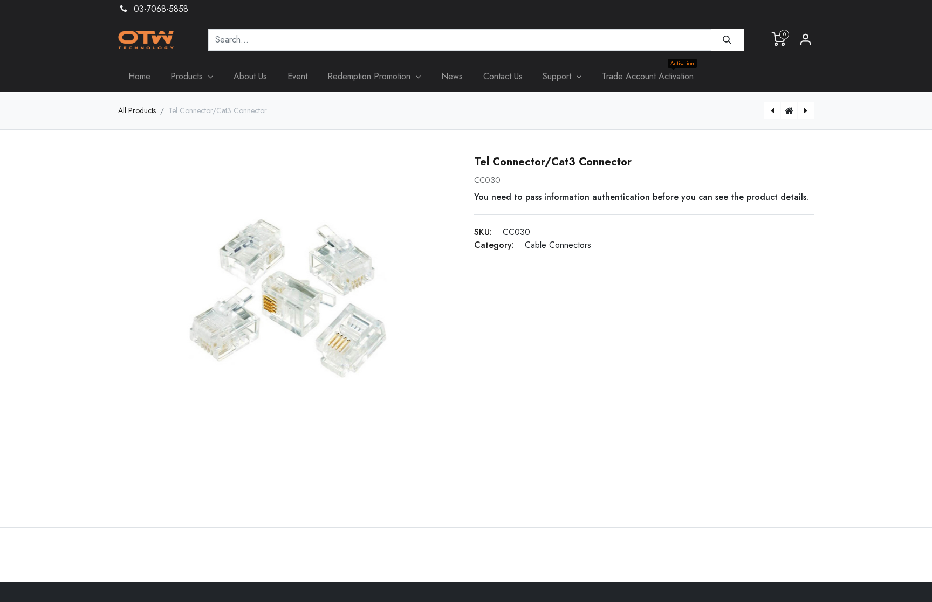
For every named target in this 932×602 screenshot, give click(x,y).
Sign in (806, 40)
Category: (494, 245)
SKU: (483, 232)
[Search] (727, 40)
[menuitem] (139, 76)
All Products (137, 110)
